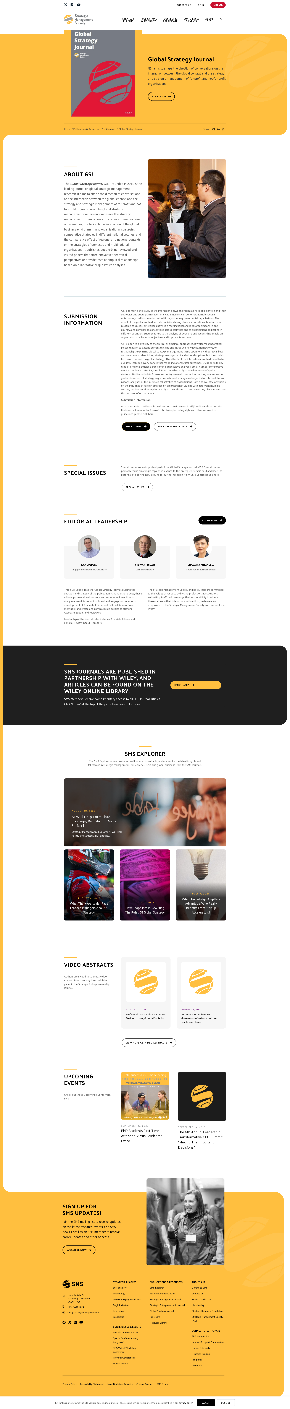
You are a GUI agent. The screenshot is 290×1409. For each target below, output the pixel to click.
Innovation (118, 1311)
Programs (197, 1360)
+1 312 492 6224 (76, 1307)
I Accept (206, 1403)
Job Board (155, 1317)
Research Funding (201, 1354)
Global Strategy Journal (162, 1311)
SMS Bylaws (163, 1384)
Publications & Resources (149, 20)
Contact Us (184, 5)
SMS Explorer (157, 1288)
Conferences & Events (191, 20)
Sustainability (120, 1288)
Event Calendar (120, 1364)
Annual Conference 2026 (125, 1332)
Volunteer (197, 1366)
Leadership (118, 1317)
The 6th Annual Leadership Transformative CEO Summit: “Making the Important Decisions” (200, 1139)
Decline (225, 1403)
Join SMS (218, 5)
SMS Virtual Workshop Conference (124, 1350)
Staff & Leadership (201, 1299)
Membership (198, 1305)
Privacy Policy (70, 1384)
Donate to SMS (200, 1288)
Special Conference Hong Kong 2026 (125, 1340)
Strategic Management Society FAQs (207, 1319)
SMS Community (200, 1336)
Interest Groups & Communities (208, 1342)
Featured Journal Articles (162, 1294)
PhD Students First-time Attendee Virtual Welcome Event (142, 1135)
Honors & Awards (201, 1348)
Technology (119, 1294)
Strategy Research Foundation (207, 1311)
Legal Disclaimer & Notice (120, 1384)
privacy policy (186, 1403)
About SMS (209, 20)
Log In (200, 5)
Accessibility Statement (92, 1384)
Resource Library (158, 1323)
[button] (221, 20)
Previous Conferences (124, 1358)
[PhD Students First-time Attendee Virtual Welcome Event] (145, 1096)
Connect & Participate (170, 20)
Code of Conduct (144, 1384)
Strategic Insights (128, 20)
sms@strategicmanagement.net (84, 1312)
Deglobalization (121, 1305)
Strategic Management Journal (165, 1299)
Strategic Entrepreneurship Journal (167, 1305)
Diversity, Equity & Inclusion (127, 1299)
